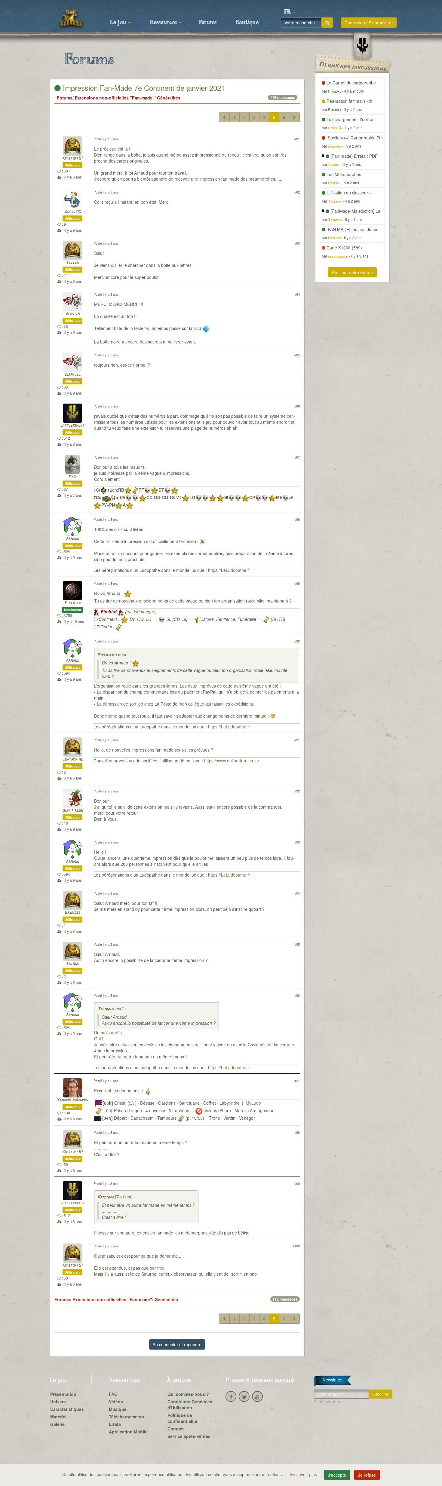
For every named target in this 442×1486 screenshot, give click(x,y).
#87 (297, 457)
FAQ (113, 1394)
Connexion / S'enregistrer (369, 23)
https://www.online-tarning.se (231, 761)
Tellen (72, 263)
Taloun (72, 964)
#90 (297, 641)
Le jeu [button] (118, 22)
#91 (297, 739)
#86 (297, 406)
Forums (207, 22)
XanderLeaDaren (72, 1100)
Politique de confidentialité (182, 1418)
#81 (297, 138)
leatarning (73, 759)
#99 (297, 1183)
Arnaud (72, 539)
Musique (118, 1409)
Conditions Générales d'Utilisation (189, 1405)
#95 (297, 944)
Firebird (73, 603)
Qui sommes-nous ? (188, 1394)
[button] (290, 12)
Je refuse (367, 1475)
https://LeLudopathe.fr (229, 570)
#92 (297, 791)
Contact (175, 1429)
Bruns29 (72, 913)
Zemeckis (72, 211)
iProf (72, 476)
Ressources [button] (164, 22)
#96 (297, 995)
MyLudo (253, 1103)
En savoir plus (304, 1474)
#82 (297, 192)
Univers (58, 1402)
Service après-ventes (188, 1436)
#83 (297, 243)
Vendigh (72, 314)
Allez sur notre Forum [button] (352, 272)
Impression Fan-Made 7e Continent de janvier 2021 (143, 87)
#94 (297, 893)
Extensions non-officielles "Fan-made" (115, 98)
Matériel (58, 1417)
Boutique (247, 22)
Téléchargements (126, 1417)
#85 (297, 354)
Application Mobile (128, 1432)
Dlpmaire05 (72, 810)
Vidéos (116, 1402)
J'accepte (337, 1475)
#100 (296, 1245)
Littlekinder (72, 425)
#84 (297, 294)
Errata (115, 1424)
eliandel (73, 374)
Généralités (168, 98)
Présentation (63, 1394)
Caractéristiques (67, 1409)
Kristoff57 (72, 158)
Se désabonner (328, 1402)
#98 (297, 1132)
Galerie (57, 1424)
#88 (297, 519)
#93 (297, 842)
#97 (297, 1080)
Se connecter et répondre (177, 1344)
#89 (297, 583)
